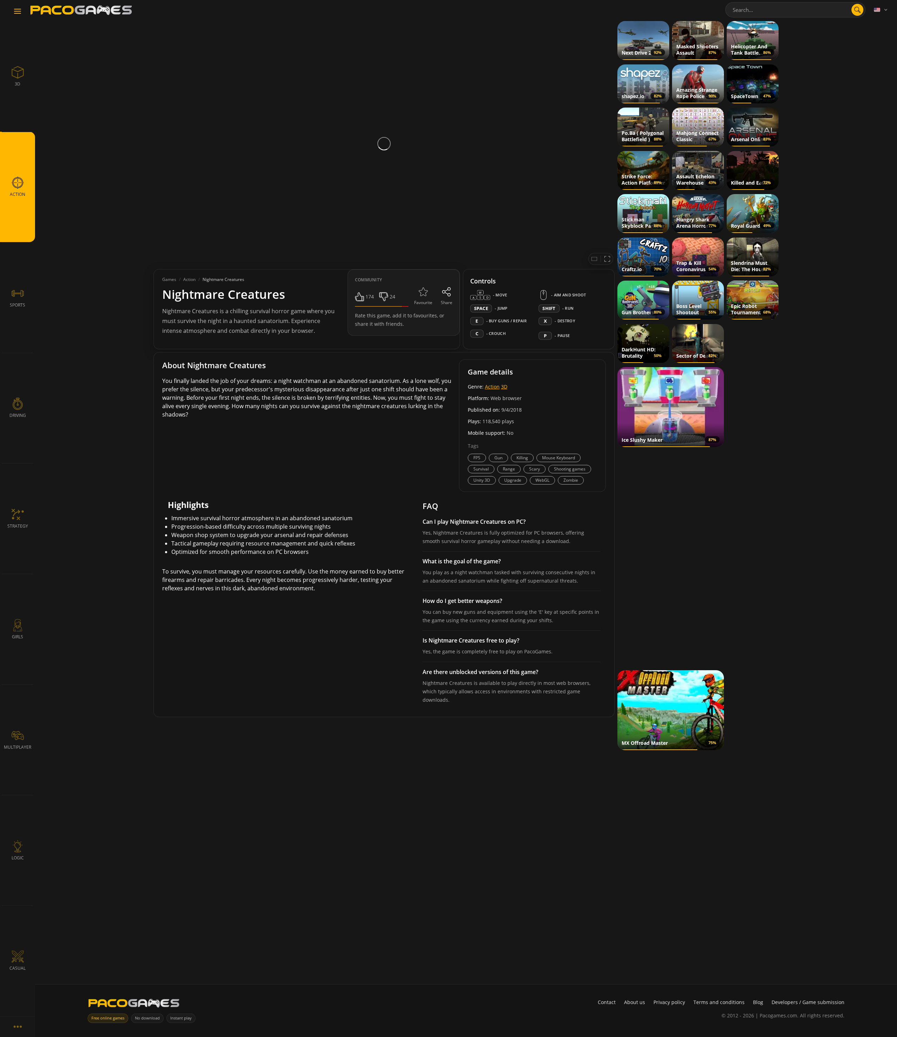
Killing (522, 458)
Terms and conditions (719, 1002)
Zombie (570, 480)
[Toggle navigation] (17, 11)
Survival (481, 469)
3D (504, 386)
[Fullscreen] (607, 259)
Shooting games (570, 469)
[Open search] (857, 10)
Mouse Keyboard (558, 458)
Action (492, 386)
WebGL (542, 480)
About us (634, 1002)
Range (509, 469)
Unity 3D (481, 480)
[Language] (881, 10)
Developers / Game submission (808, 1002)
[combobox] (795, 10)
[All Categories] (17, 1026)
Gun (498, 458)
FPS (476, 458)
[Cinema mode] (594, 259)
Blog (758, 1002)
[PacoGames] (134, 1004)
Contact (607, 1002)
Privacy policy (669, 1002)
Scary (534, 469)
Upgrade (512, 480)
